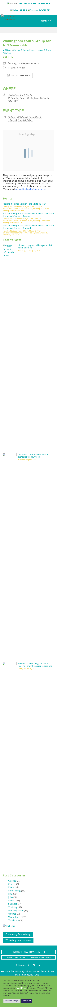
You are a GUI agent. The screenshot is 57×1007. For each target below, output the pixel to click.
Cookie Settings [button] (11, 1000)
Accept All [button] (27, 1000)
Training (12, 907)
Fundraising (14, 890)
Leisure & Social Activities (20, 120)
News (11, 900)
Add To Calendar (19, 75)
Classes (12, 880)
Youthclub (13, 920)
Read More (21, 988)
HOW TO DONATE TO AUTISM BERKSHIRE (29, 957)
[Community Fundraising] (4, 933)
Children (8, 50)
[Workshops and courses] (4, 939)
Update (12, 913)
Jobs (10, 897)
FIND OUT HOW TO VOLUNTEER (28, 951)
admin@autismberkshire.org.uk (30, 189)
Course (12, 884)
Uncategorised (16, 910)
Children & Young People (24, 50)
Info (10, 893)
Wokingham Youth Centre (20, 95)
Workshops (14, 917)
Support (12, 903)
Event (11, 887)
